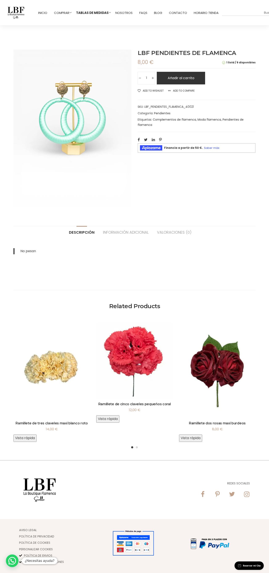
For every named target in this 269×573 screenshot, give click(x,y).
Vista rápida (25, 438)
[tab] (82, 230)
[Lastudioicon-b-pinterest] (217, 494)
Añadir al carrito (181, 78)
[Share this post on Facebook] (139, 139)
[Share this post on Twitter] (146, 139)
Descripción (82, 232)
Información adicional (126, 232)
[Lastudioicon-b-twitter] (232, 494)
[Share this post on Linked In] (153, 139)
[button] (12, 560)
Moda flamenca (209, 119)
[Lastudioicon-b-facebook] (202, 494)
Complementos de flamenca (174, 119)
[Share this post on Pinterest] (160, 139)
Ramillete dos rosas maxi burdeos (217, 423)
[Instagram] (247, 494)
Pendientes (162, 113)
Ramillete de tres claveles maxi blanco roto (52, 423)
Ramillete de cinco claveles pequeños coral (134, 404)
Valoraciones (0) (174, 232)
